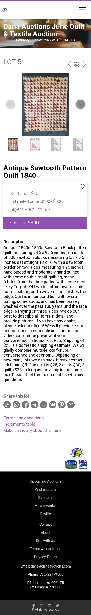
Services (45, 497)
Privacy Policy (45, 557)
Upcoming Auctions (45, 481)
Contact (45, 524)
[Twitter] (57, 606)
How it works (45, 506)
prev (69, 64)
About (45, 532)
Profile (45, 514)
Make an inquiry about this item (32, 430)
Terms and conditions (24, 417)
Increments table (19, 424)
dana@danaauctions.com (51, 566)
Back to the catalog (77, 64)
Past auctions (45, 489)
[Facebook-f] (33, 606)
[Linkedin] (49, 606)
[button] (80, 104)
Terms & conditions (45, 549)
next (85, 64)
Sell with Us (45, 540)
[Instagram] (41, 606)
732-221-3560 (51, 574)
